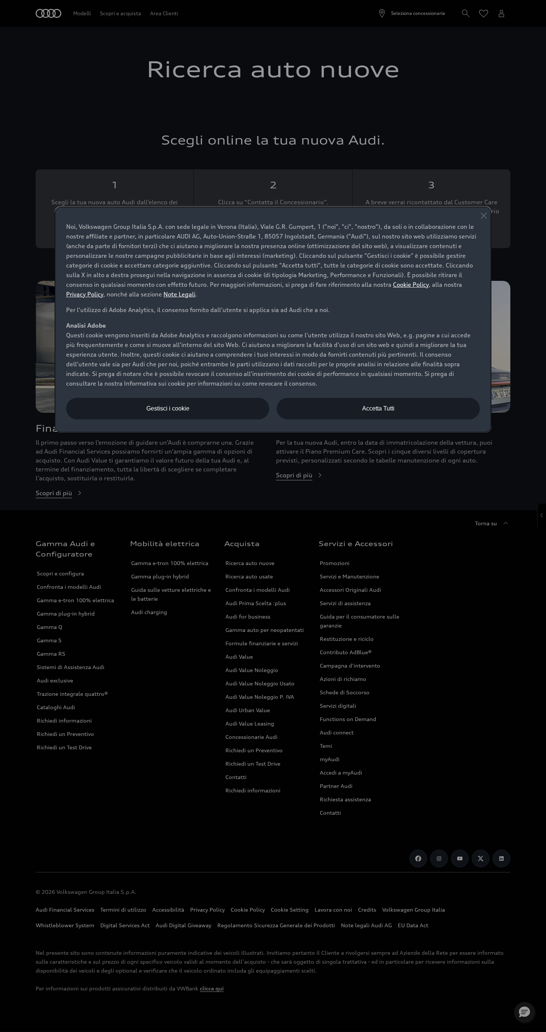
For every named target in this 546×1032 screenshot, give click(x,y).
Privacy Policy (84, 294)
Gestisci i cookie (167, 408)
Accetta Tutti (378, 408)
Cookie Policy (411, 284)
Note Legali (179, 294)
